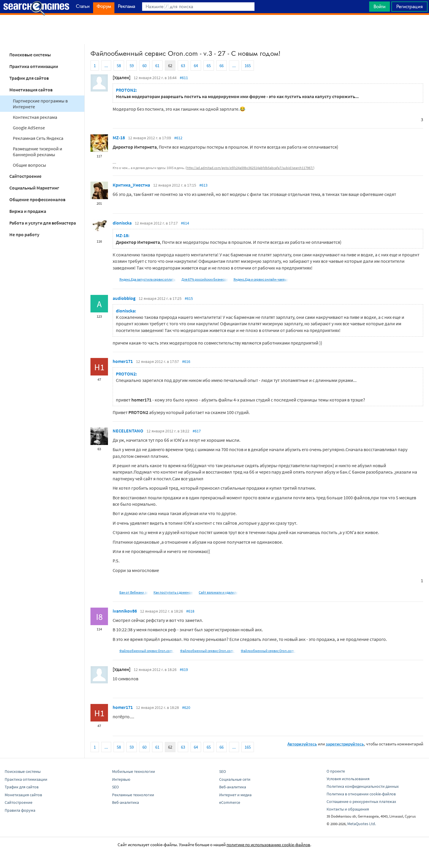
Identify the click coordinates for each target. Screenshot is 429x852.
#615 (189, 298)
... (106, 65)
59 (132, 65)
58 (119, 65)
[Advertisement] (214, 29)
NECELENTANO (128, 431)
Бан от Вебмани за (133, 592)
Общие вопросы (29, 165)
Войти (380, 6)
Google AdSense (29, 128)
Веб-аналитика (125, 802)
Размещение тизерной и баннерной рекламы (37, 151)
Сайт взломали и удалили (218, 592)
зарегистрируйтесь (345, 744)
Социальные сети (234, 779)
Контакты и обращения (348, 809)
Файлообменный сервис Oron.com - (147, 650)
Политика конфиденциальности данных (363, 786)
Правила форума (20, 810)
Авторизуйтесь (302, 744)
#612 (178, 137)
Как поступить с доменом (173, 592)
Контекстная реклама (35, 117)
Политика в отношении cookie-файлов (361, 794)
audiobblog (124, 298)
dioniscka (122, 223)
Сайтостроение (25, 176)
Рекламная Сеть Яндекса (38, 138)
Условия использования (348, 778)
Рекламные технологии (133, 794)
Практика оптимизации (33, 66)
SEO (115, 787)
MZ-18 (119, 137)
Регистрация (409, 6)
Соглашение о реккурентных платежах (361, 801)
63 (183, 65)
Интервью (121, 779)
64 (196, 65)
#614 (185, 223)
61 (157, 65)
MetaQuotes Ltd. (361, 823)
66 (221, 65)
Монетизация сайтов (31, 90)
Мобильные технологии (133, 771)
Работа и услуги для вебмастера (42, 223)
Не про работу (24, 234)
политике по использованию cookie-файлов (268, 844)
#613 (203, 185)
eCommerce (229, 802)
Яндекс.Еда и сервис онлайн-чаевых (260, 279)
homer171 (123, 361)
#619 (184, 669)
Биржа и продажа (27, 211)
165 (248, 65)
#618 (190, 611)
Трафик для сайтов (29, 78)
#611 (184, 77)
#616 (186, 361)
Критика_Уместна (131, 185)
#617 (197, 431)
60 (144, 65)
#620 (186, 707)
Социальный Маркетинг (34, 188)
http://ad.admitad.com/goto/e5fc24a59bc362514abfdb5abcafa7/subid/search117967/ (249, 168)
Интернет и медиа (235, 794)
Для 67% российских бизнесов (205, 279)
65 (209, 65)
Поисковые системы (30, 55)
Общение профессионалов (37, 199)
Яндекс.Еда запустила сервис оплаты (147, 279)
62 (170, 65)
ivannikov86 (125, 611)
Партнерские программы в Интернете (40, 103)
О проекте (336, 771)
